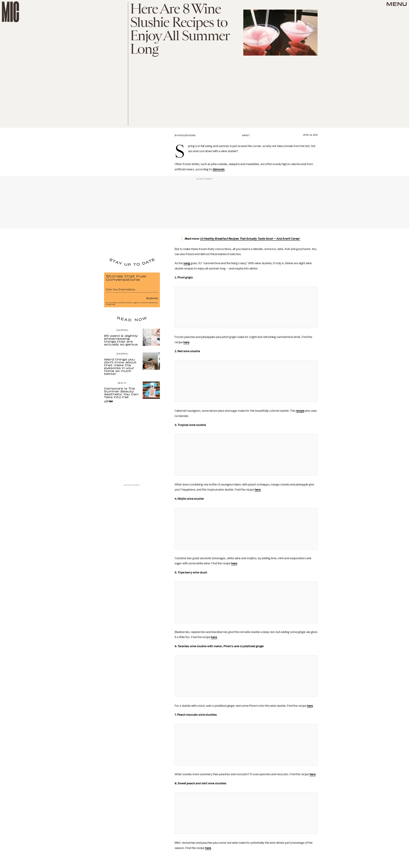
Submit (152, 298)
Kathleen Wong (187, 135)
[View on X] (246, 307)
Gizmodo (219, 169)
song (186, 263)
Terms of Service (149, 302)
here (186, 342)
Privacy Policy (110, 304)
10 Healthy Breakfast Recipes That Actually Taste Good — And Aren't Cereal (250, 238)
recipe (300, 410)
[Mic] (10, 11)
